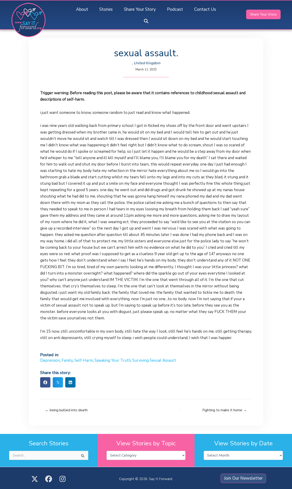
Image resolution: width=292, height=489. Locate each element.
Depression (50, 360)
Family (67, 360)
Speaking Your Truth (112, 360)
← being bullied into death (66, 410)
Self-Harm (83, 360)
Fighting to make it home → (224, 410)
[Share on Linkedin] (70, 382)
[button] (146, 21)
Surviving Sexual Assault (154, 360)
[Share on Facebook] (45, 382)
